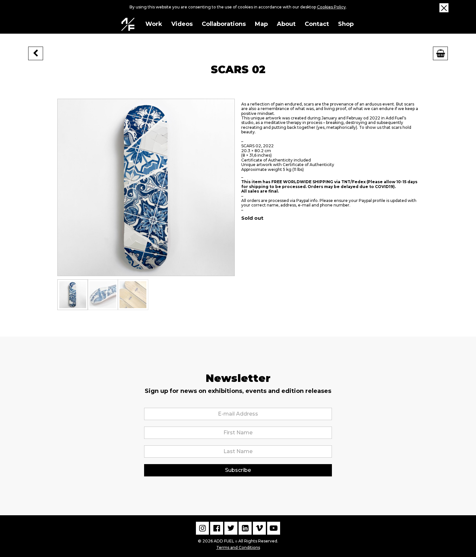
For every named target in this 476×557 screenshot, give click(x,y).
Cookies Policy (331, 7)
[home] (127, 24)
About (286, 24)
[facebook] (216, 528)
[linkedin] (245, 528)
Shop (346, 24)
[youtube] (273, 528)
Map (261, 24)
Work (153, 24)
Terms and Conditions (238, 547)
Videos (182, 24)
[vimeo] (259, 528)
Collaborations (224, 24)
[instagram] (202, 528)
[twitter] (230, 528)
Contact (317, 24)
